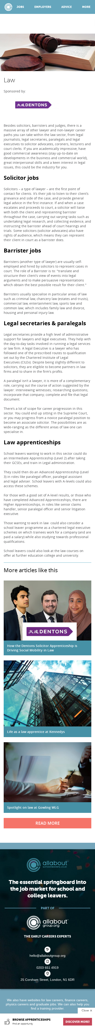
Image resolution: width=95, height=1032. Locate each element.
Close (85, 1010)
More (86, 7)
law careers (54, 1000)
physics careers (17, 1004)
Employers (42, 7)
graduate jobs (46, 1004)
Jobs (20, 7)
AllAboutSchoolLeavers (8, 7)
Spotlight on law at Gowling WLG (33, 807)
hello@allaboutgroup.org (47, 955)
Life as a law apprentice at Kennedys (36, 731)
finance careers (76, 1000)
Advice (66, 7)
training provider (51, 1008)
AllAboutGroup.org (47, 923)
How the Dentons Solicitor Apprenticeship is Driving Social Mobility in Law (42, 648)
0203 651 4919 (47, 967)
